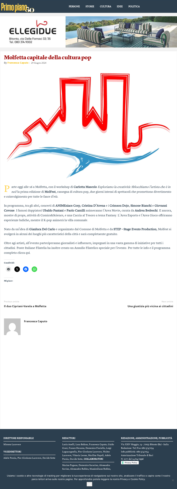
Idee (120, 6)
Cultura (105, 6)
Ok (89, 484)
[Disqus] (88, 383)
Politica (134, 6)
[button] (171, 7)
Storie (90, 6)
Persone (74, 6)
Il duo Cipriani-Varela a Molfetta (25, 306)
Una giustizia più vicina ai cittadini (150, 306)
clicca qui (23, 252)
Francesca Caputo (18, 62)
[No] (172, 480)
